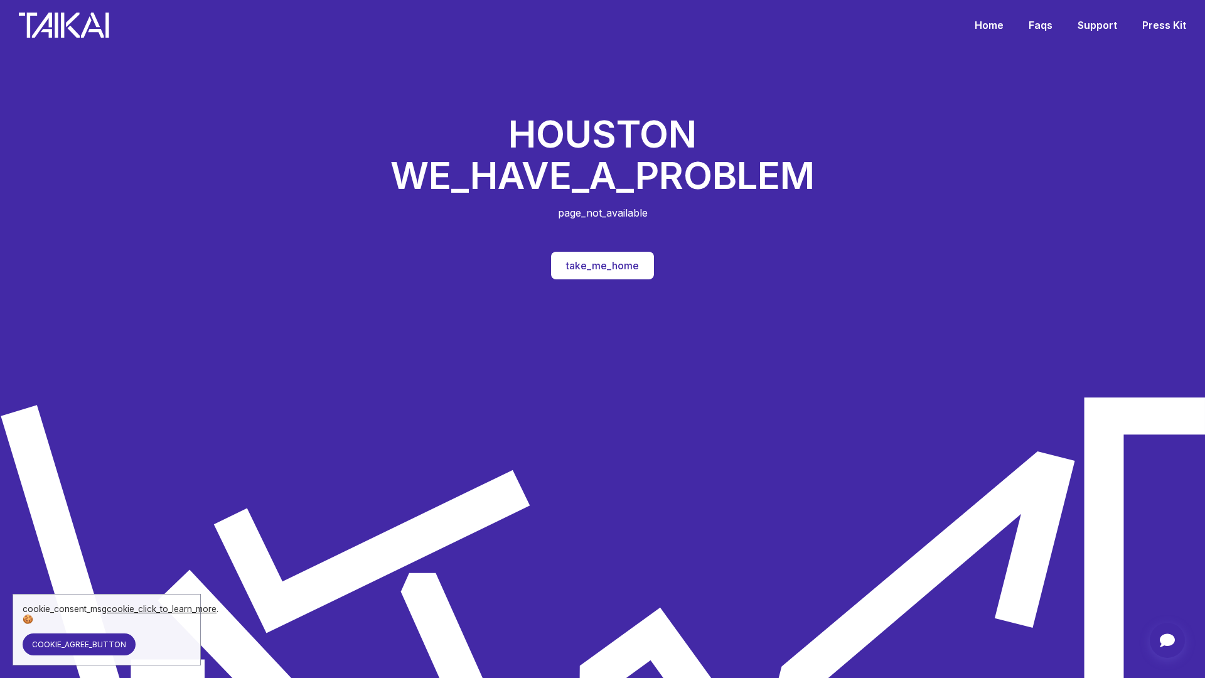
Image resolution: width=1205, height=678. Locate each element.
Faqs (1040, 25)
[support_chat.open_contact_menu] (1167, 640)
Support (1097, 25)
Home (989, 25)
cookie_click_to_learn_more (162, 609)
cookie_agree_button (79, 644)
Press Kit (1164, 25)
